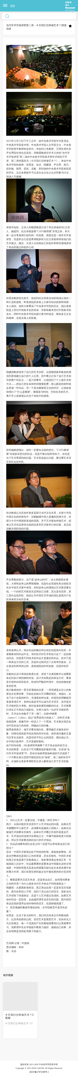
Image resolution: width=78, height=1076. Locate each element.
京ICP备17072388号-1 (39, 1072)
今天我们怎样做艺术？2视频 (19, 1016)
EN (12, 6)
